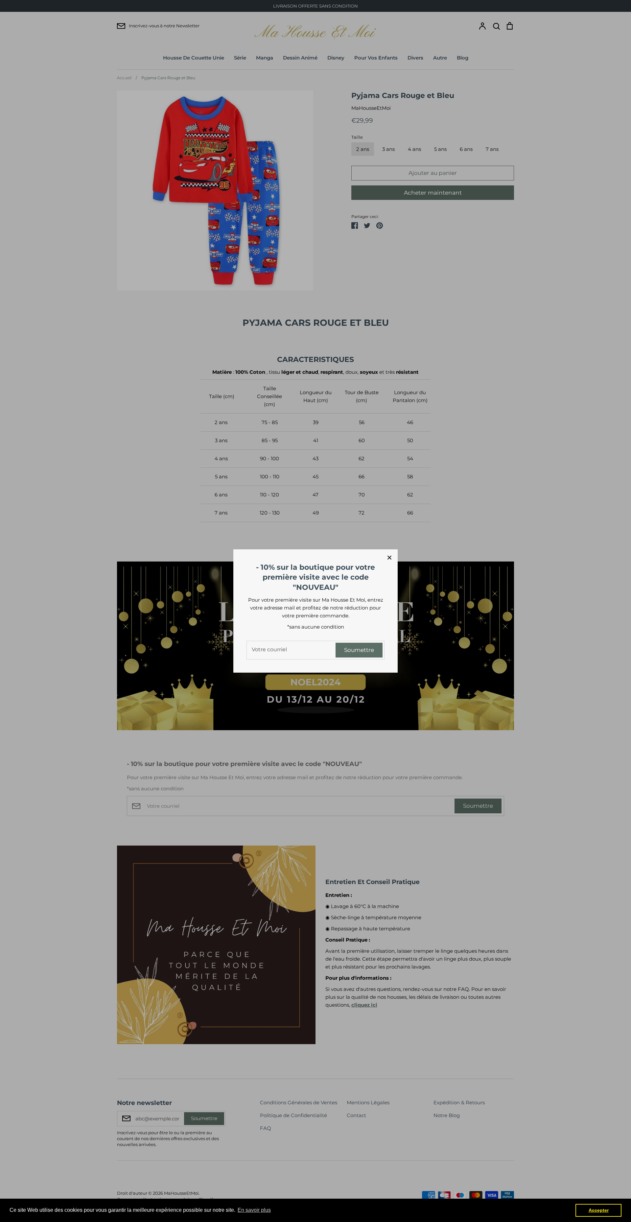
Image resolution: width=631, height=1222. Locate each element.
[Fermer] (389, 557)
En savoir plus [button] (254, 1210)
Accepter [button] (599, 1210)
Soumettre (359, 650)
